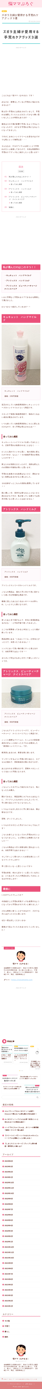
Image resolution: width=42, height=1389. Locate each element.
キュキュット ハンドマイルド (21, 181)
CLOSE (21, 171)
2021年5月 (9, 1285)
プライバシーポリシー (16, 1384)
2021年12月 (9, 1247)
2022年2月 (9, 1236)
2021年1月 (9, 1306)
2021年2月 (9, 1301)
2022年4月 (9, 1225)
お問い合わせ (28, 1384)
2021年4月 (9, 1290)
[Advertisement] (21, 70)
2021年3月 (9, 1295)
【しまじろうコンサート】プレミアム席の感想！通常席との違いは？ (21, 1145)
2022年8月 (9, 1204)
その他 (7, 1321)
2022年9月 (9, 1199)
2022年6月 (9, 1215)
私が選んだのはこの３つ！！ (20, 177)
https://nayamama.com (22, 979)
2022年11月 (9, 1188)
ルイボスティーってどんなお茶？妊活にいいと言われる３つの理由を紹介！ (22, 1120)
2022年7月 (9, 1209)
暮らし (4, 11)
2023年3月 (9, 1166)
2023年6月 (9, 1161)
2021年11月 (9, 1252)
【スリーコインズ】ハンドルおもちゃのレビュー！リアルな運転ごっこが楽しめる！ (22, 1137)
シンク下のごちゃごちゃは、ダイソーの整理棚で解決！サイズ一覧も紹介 (22, 1129)
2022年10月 (9, 1193)
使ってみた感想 (16, 184)
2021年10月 (9, 1258)
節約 (6, 1337)
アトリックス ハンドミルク (20, 189)
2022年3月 (9, 1231)
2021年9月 (9, 1263)
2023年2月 (9, 1172)
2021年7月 (9, 1274)
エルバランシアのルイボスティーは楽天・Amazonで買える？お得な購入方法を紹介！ (21, 1112)
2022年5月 (9, 1220)
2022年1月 (9, 1242)
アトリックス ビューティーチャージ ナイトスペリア (23, 198)
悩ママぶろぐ (21, 3)
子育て (7, 1326)
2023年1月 (9, 1177)
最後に (11, 207)
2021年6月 (9, 1279)
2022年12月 (9, 1182)
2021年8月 (9, 1268)
